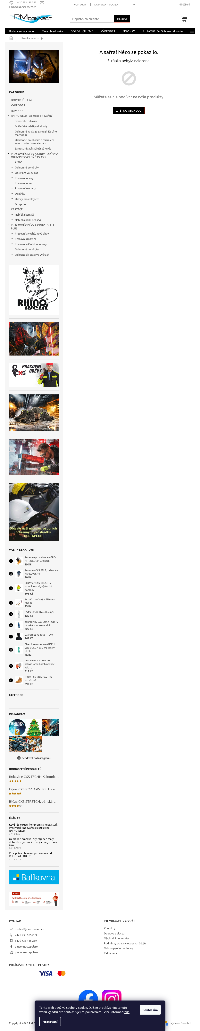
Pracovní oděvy (24, 178)
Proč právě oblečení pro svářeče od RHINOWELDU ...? (30, 855)
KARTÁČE (17, 209)
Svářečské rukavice (26, 121)
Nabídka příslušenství (28, 219)
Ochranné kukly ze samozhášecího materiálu (36, 133)
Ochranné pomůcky (27, 167)
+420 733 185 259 (26, 935)
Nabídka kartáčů (25, 214)
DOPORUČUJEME (22, 100)
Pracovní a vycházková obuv (32, 233)
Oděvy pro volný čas (27, 199)
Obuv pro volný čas (26, 172)
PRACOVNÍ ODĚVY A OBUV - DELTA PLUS (32, 226)
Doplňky (20, 193)
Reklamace (110, 953)
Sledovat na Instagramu (36, 758)
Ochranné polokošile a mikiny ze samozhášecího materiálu (34, 141)
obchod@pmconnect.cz (29, 929)
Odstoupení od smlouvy (118, 948)
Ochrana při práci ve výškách (32, 254)
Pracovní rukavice (26, 188)
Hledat (122, 18)
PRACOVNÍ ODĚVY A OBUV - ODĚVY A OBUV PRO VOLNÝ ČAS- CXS (34, 155)
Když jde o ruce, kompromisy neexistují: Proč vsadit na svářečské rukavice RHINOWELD (33, 827)
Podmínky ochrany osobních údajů (125, 943)
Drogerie (20, 204)
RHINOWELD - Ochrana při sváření (32, 115)
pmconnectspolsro (26, 946)
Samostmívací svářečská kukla (33, 148)
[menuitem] (21, 31)
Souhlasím (150, 1010)
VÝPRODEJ (18, 105)
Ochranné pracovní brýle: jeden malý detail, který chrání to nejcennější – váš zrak (33, 841)
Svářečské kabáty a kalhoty (31, 126)
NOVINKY (17, 110)
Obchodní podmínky (116, 938)
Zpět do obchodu (129, 110)
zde (126, 1012)
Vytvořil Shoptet (181, 1022)
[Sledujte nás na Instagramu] (111, 999)
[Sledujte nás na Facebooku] (88, 999)
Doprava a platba (106, 4)
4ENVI (18, 162)
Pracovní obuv (23, 183)
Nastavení (50, 1021)
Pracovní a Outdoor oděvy (31, 244)
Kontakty (80, 4)
